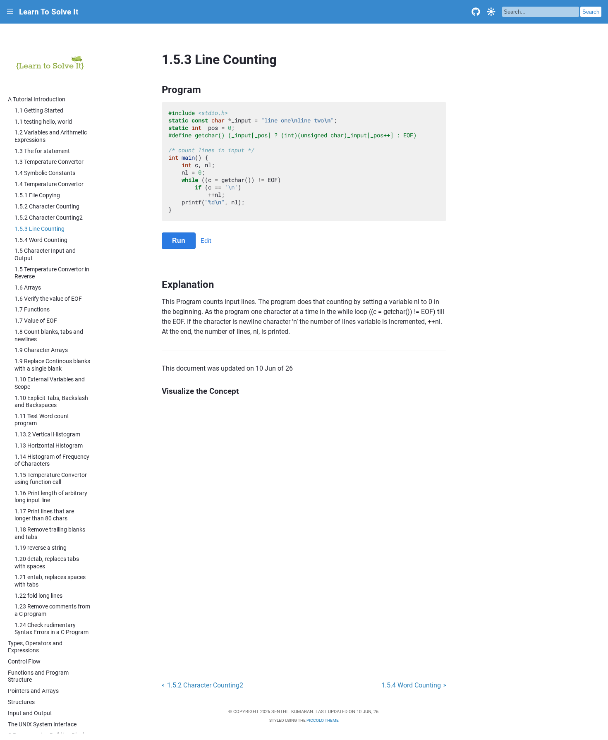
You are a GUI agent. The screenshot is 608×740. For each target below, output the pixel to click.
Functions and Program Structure (38, 676)
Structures (21, 702)
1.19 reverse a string (40, 547)
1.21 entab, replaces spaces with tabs (50, 581)
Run (178, 240)
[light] (491, 11)
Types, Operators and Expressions (35, 647)
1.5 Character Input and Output (45, 254)
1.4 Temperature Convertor (49, 184)
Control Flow (24, 661)
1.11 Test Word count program (41, 420)
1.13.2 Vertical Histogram (47, 434)
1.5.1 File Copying (37, 195)
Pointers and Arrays (33, 690)
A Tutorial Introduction (36, 99)
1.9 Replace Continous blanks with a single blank (52, 365)
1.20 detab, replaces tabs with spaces (46, 563)
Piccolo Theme (322, 720)
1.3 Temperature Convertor (49, 161)
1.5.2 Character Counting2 (48, 217)
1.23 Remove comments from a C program (52, 610)
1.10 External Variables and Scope (49, 383)
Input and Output (30, 713)
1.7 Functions (32, 309)
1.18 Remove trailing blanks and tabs (49, 533)
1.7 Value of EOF (35, 320)
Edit (206, 240)
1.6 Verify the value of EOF (48, 298)
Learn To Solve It (48, 12)
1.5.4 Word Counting (40, 240)
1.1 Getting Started (38, 110)
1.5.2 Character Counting (46, 206)
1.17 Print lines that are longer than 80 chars (44, 515)
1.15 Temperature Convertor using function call (50, 479)
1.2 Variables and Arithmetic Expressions (50, 136)
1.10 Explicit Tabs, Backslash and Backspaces (51, 402)
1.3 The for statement (42, 151)
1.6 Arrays (27, 287)
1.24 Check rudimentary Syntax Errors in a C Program (51, 629)
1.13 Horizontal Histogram (48, 445)
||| (10, 11)
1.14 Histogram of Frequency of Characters (51, 460)
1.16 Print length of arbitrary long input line (50, 497)
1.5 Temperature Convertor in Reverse (51, 273)
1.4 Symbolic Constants (44, 173)
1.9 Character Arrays (41, 350)
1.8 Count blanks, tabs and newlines (48, 335)
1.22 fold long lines (38, 595)
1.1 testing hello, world (43, 121)
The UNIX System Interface (42, 724)
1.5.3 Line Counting (39, 228)
